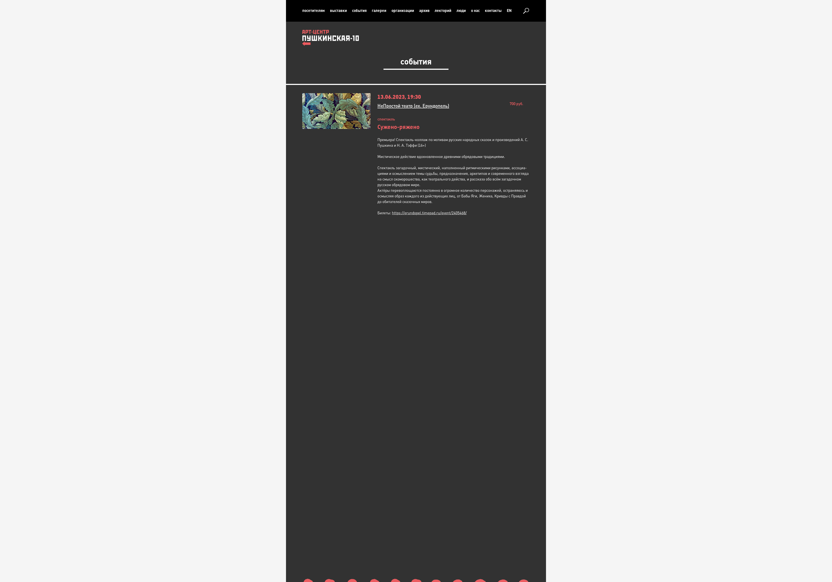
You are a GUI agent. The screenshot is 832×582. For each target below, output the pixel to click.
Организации (403, 10)
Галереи (379, 10)
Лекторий (443, 10)
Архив (424, 10)
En (509, 10)
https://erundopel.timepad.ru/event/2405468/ (429, 213)
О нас (475, 10)
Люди (461, 10)
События (359, 10)
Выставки (338, 10)
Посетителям (313, 10)
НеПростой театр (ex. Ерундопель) (413, 106)
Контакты (493, 10)
